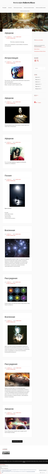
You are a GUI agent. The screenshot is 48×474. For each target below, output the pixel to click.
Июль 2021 (37, 77)
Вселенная (10, 230)
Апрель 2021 (37, 84)
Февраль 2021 (37, 88)
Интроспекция (11, 57)
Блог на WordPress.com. (4, 461)
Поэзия (8, 175)
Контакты (10, 7)
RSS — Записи (38, 102)
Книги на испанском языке (25, 11)
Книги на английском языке (41, 7)
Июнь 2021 (37, 79)
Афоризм (9, 33)
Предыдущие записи (17, 441)
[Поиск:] (40, 68)
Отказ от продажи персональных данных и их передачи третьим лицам (22, 461)
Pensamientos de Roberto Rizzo (40, 51)
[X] (38, 61)
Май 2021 (37, 81)
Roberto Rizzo (18, 36)
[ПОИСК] (44, 68)
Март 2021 (37, 86)
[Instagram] (35, 61)
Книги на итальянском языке (29, 7)
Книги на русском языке (18, 7)
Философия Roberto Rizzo (24, 2)
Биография (4, 7)
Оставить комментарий (10, 38)
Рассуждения (11, 278)
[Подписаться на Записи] (35, 102)
